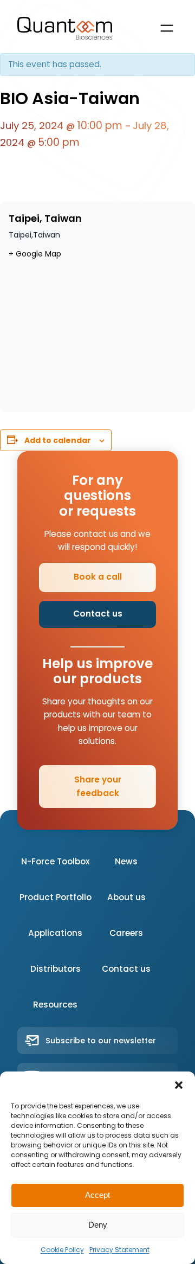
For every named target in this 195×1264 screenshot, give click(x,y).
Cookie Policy (62, 1249)
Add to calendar (57, 440)
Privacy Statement (119, 1249)
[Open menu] (167, 28)
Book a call (98, 576)
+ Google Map (35, 253)
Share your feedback (97, 786)
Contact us (97, 613)
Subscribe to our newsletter (101, 1040)
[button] (178, 1085)
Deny (97, 1224)
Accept (97, 1194)
